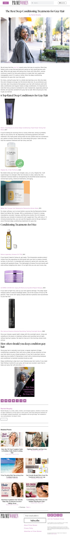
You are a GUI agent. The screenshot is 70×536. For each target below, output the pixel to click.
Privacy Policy (28, 528)
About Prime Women (30, 525)
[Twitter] (51, 515)
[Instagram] (58, 515)
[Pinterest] (61, 515)
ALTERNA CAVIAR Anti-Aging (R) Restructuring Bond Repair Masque (21, 288)
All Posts (4, 419)
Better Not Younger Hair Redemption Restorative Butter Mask (19, 208)
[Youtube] (55, 515)
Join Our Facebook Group (55, 519)
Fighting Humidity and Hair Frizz (37, 449)
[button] (2, 400)
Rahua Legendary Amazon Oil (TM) (11, 254)
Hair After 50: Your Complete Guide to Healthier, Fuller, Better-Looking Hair (12, 451)
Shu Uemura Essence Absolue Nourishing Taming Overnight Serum (21, 331)
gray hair (16, 67)
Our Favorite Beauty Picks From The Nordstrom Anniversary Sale (37, 476)
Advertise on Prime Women (33, 531)
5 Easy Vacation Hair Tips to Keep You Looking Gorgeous (12, 476)
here (23, 365)
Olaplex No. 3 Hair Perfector (9, 170)
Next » (28, 507)
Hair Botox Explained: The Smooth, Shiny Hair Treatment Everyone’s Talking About (12, 501)
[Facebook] (48, 515)
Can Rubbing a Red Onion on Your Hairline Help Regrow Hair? (37, 500)
